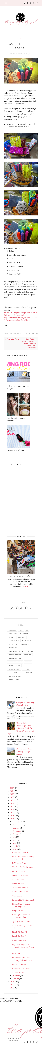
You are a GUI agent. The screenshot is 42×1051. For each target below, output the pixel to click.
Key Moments (24, 633)
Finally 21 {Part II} (19, 932)
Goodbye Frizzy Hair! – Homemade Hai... (16, 419)
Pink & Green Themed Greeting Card (21, 905)
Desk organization (15, 676)
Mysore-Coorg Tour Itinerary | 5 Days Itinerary (24, 751)
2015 (12, 818)
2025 (12, 788)
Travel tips (12, 637)
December (17, 821)
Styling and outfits (22, 644)
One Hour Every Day (20, 875)
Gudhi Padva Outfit (20, 891)
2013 (12, 985)
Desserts (28, 662)
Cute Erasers (17, 896)
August (15, 834)
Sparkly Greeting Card (21, 921)
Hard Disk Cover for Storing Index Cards (23, 857)
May (14, 843)
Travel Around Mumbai (16, 651)
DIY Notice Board (19, 863)
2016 (12, 815)
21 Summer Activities (20, 887)
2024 (12, 791)
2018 (12, 809)
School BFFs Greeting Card (23, 900)
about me (25, 586)
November (17, 824)
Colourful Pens (18, 879)
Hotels (11, 665)
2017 (12, 812)
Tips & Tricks (12, 630)
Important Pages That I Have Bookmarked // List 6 (23, 947)
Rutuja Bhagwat (17, 54)
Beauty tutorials (14, 679)
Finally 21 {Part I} (19, 936)
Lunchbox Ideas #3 (19, 964)
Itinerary (29, 672)
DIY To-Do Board (19, 871)
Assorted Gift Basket (20, 940)
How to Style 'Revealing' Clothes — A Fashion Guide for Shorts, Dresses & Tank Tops (20, 728)
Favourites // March (20, 852)
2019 (12, 806)
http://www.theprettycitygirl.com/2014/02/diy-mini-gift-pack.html (20, 313)
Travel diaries (13, 633)
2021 (12, 800)
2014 (12, 981)
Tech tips (26, 669)
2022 (12, 797)
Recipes (11, 644)
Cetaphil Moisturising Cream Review (25, 703)
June (14, 840)
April (15, 846)
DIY (20, 39)
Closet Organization (15, 662)
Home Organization (15, 658)
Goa (10, 672)
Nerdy (21, 630)
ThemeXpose (13, 1041)
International (13, 647)
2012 (12, 988)
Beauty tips (21, 637)
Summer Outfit (18, 883)
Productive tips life (15, 655)
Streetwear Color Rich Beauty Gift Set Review (22, 958)
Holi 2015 (16, 953)
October (16, 828)
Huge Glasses (17, 910)
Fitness (18, 665)
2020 (12, 803)
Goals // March (18, 972)
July (14, 837)
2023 (12, 794)
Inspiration (16, 334)
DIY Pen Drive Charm (15, 450)
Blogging (29, 651)
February (16, 975)
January (16, 978)
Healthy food (18, 672)
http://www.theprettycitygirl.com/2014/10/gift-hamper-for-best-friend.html (20, 318)
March (15, 849)
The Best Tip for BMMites (22, 867)
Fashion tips (27, 655)
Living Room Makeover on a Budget (18, 387)
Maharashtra (26, 640)
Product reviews (14, 640)
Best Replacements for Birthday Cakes (21, 915)
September (17, 831)
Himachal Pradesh (14, 669)
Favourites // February (21, 968)
